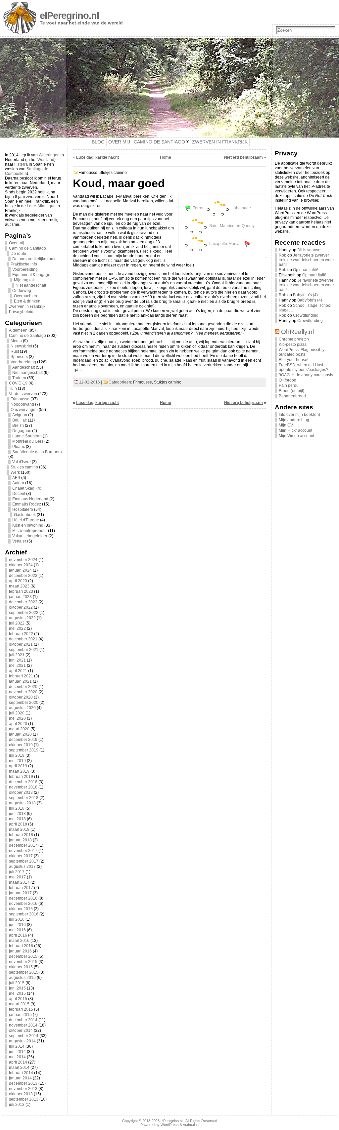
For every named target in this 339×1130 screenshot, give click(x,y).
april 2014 (18, 1062)
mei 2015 (17, 993)
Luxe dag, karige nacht (97, 157)
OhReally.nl (297, 331)
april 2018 (18, 824)
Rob (282, 255)
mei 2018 (17, 819)
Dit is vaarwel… (311, 250)
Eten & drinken (27, 301)
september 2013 (23, 1099)
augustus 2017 (22, 866)
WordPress (170, 1125)
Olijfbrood (287, 380)
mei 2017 (17, 877)
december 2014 (23, 1020)
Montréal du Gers (27, 441)
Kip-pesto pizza (293, 344)
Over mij (16, 243)
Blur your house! (293, 359)
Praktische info (24, 264)
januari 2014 (20, 1078)
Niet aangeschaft (31, 285)
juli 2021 (16, 655)
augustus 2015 (22, 977)
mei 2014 (17, 1057)
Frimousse (20, 399)
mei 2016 (17, 930)
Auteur (18, 483)
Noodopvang (22, 404)
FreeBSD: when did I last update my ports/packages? (303, 367)
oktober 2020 (21, 697)
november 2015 (23, 961)
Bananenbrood (292, 396)
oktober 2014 (21, 1030)
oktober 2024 (21, 565)
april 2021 (18, 670)
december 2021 (23, 639)
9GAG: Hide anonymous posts (306, 375)
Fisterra (21, 164)
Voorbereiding (25, 269)
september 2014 (23, 1035)
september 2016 (23, 914)
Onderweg (21, 290)
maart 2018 (19, 829)
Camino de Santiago (27, 248)
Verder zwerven (23, 393)
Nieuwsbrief (21, 346)
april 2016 (18, 935)
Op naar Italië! (305, 269)
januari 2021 (20, 681)
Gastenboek (25, 514)
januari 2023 (20, 596)
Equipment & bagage (31, 274)
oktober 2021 (21, 644)
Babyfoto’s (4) (305, 295)
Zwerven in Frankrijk (27, 306)
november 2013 (23, 1088)
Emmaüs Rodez (26, 504)
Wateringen (49, 155)
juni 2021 (17, 660)
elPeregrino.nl (69, 15)
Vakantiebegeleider (29, 536)
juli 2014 (16, 1046)
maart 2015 (19, 1004)
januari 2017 (20, 893)
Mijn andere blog (294, 420)
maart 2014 (19, 1067)
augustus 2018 (22, 803)
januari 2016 (20, 951)
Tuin (13, 388)
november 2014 (23, 1025)
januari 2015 (20, 1014)
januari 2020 (20, 734)
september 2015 (23, 972)
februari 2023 (21, 591)
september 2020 (23, 702)
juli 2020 (16, 713)
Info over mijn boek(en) (299, 414)
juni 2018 (17, 813)
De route (18, 253)
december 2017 (23, 845)
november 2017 (23, 850)
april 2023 (18, 581)
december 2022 (23, 602)
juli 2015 (16, 983)
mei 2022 (17, 628)
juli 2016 (16, 919)
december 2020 (23, 686)
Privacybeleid (21, 311)
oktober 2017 (21, 856)
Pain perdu (289, 385)
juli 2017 (16, 871)
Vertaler (19, 541)
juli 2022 (16, 623)
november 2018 (23, 787)
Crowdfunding (305, 315)
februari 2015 (21, 1009)
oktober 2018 (21, 792)
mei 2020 (17, 718)
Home (165, 157)
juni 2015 (17, 988)
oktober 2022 (21, 607)
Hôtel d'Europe (25, 520)
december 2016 (23, 898)
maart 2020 (19, 729)
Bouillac (19, 420)
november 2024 (23, 559)
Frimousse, (88, 172)
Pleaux (18, 446)
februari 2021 (21, 676)
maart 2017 (19, 882)
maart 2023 (19, 586)
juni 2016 (17, 924)
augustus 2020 (22, 708)
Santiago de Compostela (26, 171)
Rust (15, 351)
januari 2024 (20, 570)
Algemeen (18, 330)
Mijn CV (286, 425)
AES (16, 477)
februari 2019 (21, 776)
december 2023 (23, 575)
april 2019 (18, 766)
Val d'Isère (21, 462)
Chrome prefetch (294, 339)
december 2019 (23, 739)
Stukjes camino (24, 467)
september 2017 (23, 861)
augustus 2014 (22, 1041)
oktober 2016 (21, 909)
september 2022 (23, 612)
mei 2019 (17, 760)
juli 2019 (16, 755)
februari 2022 (21, 633)
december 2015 (23, 956)
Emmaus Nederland (30, 499)
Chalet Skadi (23, 488)
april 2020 (18, 723)
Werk (15, 472)
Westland (45, 159)
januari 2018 (20, 840)
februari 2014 (21, 1072)
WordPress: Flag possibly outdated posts (301, 352)
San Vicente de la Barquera (37, 452)
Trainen (19, 378)
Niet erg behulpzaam (243, 157)
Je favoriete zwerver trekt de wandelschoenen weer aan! (306, 260)
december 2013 (23, 1083)
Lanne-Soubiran (27, 436)
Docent (18, 493)
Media (16, 341)
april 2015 (18, 998)
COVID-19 (18, 383)
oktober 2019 (21, 745)
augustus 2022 (22, 618)
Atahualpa (191, 1125)
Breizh (18, 425)
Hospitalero (22, 509)
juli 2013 (16, 1104)
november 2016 (23, 903)
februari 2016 (21, 946)
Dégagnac (21, 430)
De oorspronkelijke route (34, 259)
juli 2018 (16, 808)
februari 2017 (21, 887)
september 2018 (23, 797)
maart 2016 (19, 940)
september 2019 (23, 750)
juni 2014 (17, 1051)
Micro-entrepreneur (29, 530)
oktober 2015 (21, 967)
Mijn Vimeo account (296, 435)
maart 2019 (19, 771)
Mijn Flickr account (295, 430)
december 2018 (23, 782)
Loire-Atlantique (41, 206)
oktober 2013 (21, 1094)
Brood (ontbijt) (291, 390)
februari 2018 (21, 834)
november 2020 (23, 692)
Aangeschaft (23, 367)
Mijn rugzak (24, 280)
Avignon (19, 415)
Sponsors (19, 356)
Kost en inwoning (27, 525)
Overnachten (25, 296)
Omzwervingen (24, 409)
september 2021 (23, 649)
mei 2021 (17, 665)
